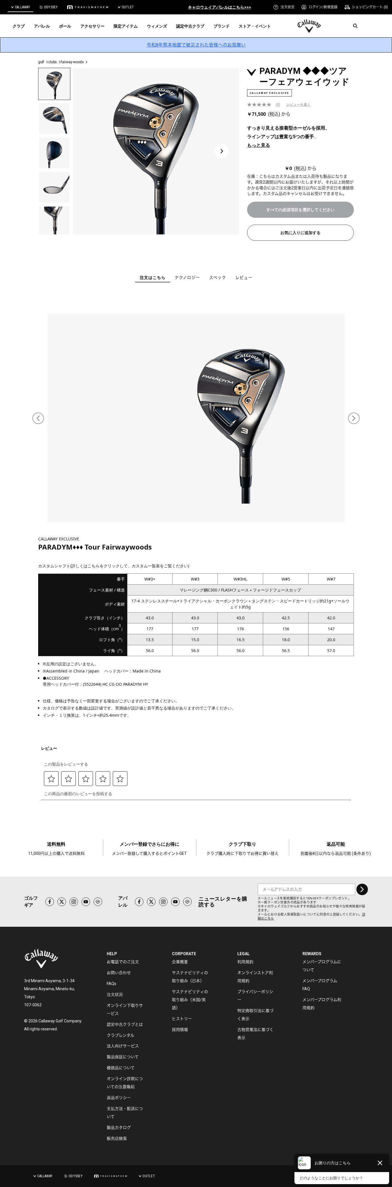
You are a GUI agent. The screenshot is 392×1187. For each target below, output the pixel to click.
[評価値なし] (261, 104)
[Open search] (355, 26)
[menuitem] (283, 7)
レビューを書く (298, 105)
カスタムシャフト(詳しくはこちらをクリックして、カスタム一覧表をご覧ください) (113, 566)
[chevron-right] (362, 889)
